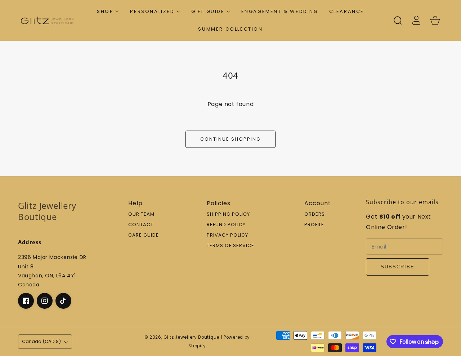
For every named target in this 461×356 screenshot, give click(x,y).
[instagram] (45, 301)
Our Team (141, 214)
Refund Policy (226, 225)
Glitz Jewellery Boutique (191, 337)
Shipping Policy (228, 214)
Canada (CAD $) (41, 341)
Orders (314, 214)
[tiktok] (63, 301)
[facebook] (26, 301)
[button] (108, 11)
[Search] (397, 20)
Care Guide (143, 235)
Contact (140, 225)
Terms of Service (230, 246)
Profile (314, 225)
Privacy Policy (227, 235)
